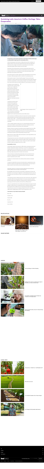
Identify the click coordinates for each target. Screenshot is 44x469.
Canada (2, 450)
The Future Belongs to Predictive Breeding (31, 268)
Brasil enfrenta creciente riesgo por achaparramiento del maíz (10, 1)
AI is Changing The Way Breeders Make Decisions (32, 409)
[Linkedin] (34, 458)
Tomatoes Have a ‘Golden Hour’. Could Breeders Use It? (34, 367)
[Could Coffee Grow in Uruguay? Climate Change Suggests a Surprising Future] (22, 229)
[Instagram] (33, 458)
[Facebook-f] (30, 458)
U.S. (1, 448)
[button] (41, 15)
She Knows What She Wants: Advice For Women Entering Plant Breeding (34, 310)
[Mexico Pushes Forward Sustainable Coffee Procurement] (7, 224)
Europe (2, 452)
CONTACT (32, 1)
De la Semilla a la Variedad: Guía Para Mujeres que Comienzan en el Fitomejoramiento (33, 296)
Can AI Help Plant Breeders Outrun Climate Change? (33, 395)
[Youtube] (36, 458)
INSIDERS (3, 260)
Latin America (13, 15)
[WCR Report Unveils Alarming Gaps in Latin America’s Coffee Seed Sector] (36, 224)
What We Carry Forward (29, 381)
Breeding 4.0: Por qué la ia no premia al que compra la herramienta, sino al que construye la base (33, 282)
